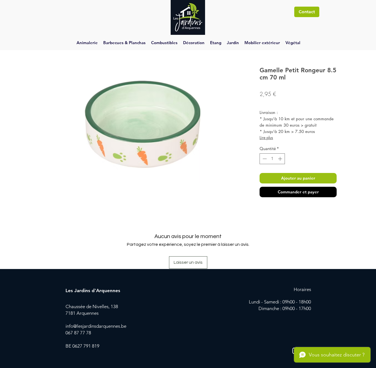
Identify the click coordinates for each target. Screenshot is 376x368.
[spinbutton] (272, 159)
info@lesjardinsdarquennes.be (96, 326)
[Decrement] (264, 159)
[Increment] (280, 159)
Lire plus (266, 137)
